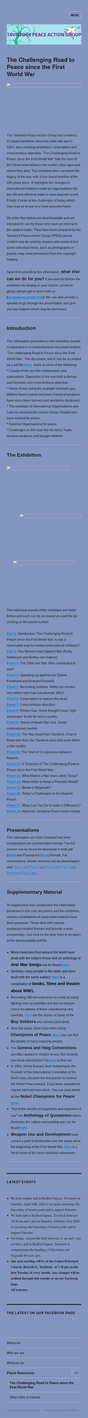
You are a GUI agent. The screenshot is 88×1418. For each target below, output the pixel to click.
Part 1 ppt (37, 867)
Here (55, 977)
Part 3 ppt (29, 873)
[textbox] (44, 1192)
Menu (75, 15)
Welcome (13, 1342)
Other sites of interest (25, 1397)
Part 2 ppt (68, 867)
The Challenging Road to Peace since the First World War (42, 1384)
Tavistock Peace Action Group (23, 1410)
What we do (15, 1362)
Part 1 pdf (21, 867)
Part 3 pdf (14, 873)
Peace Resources (20, 1372)
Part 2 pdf (53, 867)
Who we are (15, 1352)
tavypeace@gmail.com (25, 297)
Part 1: (12, 633)
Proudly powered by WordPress (61, 1410)
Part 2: (12, 651)
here (27, 365)
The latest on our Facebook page (41, 1312)
